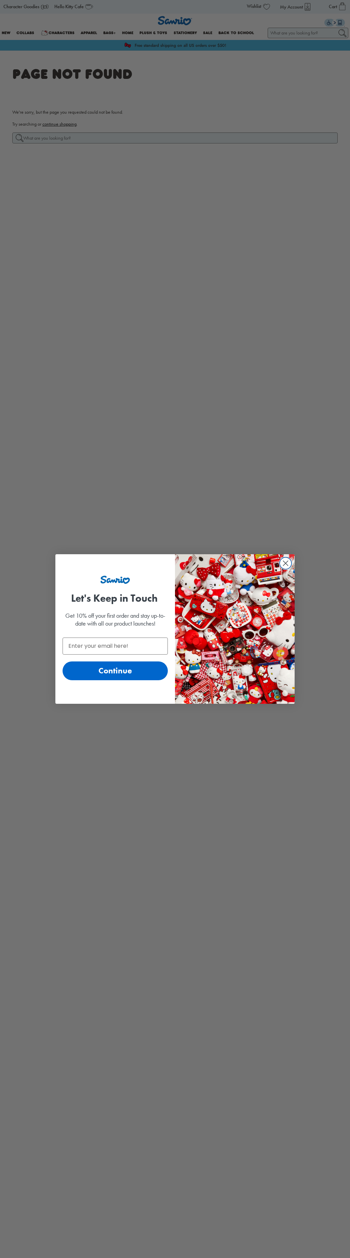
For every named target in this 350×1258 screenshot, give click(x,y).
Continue (115, 670)
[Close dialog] (285, 563)
